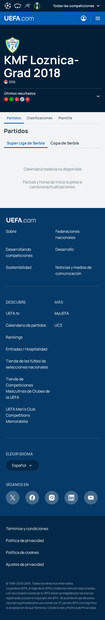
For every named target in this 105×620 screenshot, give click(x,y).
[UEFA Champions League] (8, 5)
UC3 (58, 325)
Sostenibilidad (18, 267)
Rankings (14, 337)
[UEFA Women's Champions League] (17, 5)
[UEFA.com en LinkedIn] (71, 503)
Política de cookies (22, 552)
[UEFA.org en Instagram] (52, 503)
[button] (96, 18)
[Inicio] (21, 220)
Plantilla (65, 118)
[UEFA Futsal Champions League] (27, 5)
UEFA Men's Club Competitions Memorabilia (20, 415)
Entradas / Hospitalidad (26, 349)
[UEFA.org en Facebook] (32, 503)
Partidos (14, 118)
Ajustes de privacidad (25, 564)
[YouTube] (91, 503)
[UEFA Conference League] (37, 5)
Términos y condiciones (27, 528)
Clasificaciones (39, 118)
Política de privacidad (25, 540)
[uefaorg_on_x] (13, 503)
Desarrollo (64, 249)
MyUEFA (61, 313)
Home (19, 18)
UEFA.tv (13, 313)
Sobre (11, 231)
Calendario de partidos (26, 325)
